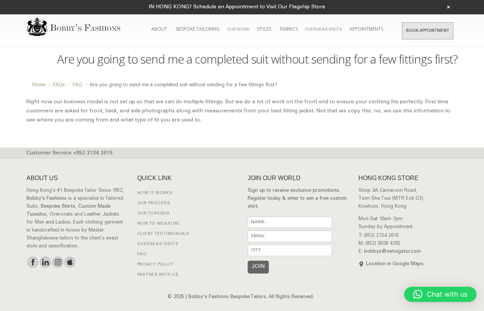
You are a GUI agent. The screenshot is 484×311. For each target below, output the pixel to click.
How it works (155, 193)
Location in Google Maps (395, 264)
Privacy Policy (155, 265)
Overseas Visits (323, 30)
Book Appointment (427, 31)
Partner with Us (158, 275)
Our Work (238, 30)
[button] (440, 294)
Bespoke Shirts (58, 206)
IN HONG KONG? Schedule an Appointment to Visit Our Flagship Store (237, 7)
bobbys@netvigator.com (392, 251)
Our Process (154, 203)
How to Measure (158, 224)
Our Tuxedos (153, 213)
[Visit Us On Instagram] (57, 262)
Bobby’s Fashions (46, 198)
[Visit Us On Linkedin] (45, 262)
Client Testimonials (163, 234)
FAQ (142, 254)
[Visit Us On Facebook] (32, 262)
